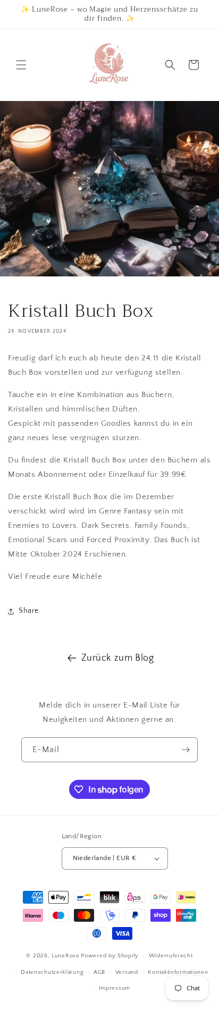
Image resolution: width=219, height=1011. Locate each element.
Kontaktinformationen (178, 972)
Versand (126, 972)
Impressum (114, 988)
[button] (21, 65)
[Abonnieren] (185, 749)
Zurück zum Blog (117, 658)
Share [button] (29, 610)
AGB (99, 972)
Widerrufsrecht (171, 956)
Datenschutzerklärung (52, 972)
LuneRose (66, 956)
